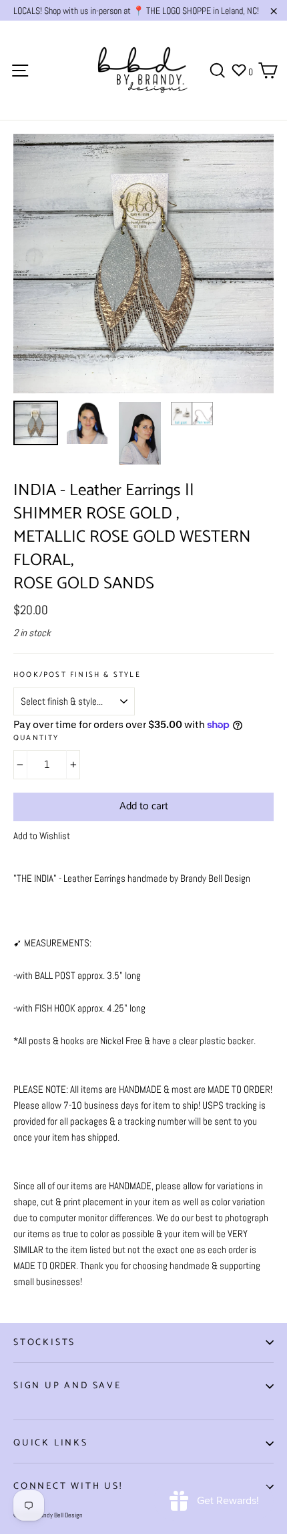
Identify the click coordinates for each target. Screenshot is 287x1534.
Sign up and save (67, 1386)
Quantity (36, 738)
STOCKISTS (44, 1342)
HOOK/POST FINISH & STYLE (77, 675)
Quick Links (50, 1443)
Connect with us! (68, 1486)
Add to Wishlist (41, 835)
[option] (143, 263)
